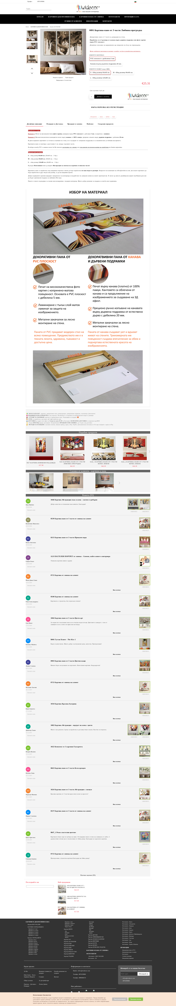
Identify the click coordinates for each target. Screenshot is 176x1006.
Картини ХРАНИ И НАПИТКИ (96, 939)
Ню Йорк (91, 926)
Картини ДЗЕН (67, 947)
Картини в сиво (69, 922)
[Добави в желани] (149, 91)
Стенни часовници (126, 956)
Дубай (90, 933)
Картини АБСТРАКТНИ (55, 26)
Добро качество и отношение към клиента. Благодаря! (68, 504)
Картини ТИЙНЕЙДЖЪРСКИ (95, 937)
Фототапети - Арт (126, 940)
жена (101, 116)
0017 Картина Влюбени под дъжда (41, 463)
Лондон (91, 925)
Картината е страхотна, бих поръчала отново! (66, 601)
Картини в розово (33, 946)
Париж (91, 923)
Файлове (90, 124)
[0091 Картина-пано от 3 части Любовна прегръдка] (63, 74)
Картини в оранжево (34, 944)
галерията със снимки (69, 147)
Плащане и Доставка (54, 124)
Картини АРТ (67, 939)
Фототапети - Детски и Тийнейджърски (132, 934)
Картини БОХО (68, 943)
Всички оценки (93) (88, 875)
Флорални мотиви (69, 936)
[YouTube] (149, 2)
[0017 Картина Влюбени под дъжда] (41, 448)
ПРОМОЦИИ (124, 947)
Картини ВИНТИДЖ (93, 941)
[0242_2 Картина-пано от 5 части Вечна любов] (135, 448)
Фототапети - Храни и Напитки (130, 944)
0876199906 (40, 1)
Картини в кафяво (33, 951)
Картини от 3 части (33, 932)
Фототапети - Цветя (127, 922)
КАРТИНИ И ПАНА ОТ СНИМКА (91, 17)
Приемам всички (135, 999)
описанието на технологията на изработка (94, 147)
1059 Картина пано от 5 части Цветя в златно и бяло (75, 886)
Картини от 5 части (33, 935)
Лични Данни (43, 984)
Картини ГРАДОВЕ (69, 956)
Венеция (91, 928)
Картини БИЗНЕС (92, 945)
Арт (66, 931)
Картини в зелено (33, 954)
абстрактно (93, 116)
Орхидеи (67, 932)
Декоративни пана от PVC (128, 950)
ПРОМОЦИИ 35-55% (131, 17)
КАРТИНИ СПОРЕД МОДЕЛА (36, 927)
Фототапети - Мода (127, 942)
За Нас (26, 971)
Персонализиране (120, 999)
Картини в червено (33, 949)
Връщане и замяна (74, 124)
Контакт (56, 977)
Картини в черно (69, 925)
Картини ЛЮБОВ (68, 949)
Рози (66, 934)
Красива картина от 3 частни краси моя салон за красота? (69, 794)
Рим (90, 929)
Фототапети (125, 954)
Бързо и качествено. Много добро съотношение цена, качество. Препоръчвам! (76, 644)
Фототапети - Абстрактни (128, 924)
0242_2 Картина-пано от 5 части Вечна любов (134, 462)
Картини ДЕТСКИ (92, 935)
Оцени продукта (69, 77)
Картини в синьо (33, 952)
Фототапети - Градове (127, 930)
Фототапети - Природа (128, 926)
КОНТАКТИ (107, 21)
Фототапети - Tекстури (128, 938)
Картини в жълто (33, 941)
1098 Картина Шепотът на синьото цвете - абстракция (76, 897)
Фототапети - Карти (127, 932)
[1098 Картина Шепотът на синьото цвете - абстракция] (62, 900)
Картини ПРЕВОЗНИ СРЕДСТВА (96, 947)
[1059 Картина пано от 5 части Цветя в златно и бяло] (62, 889)
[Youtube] (84, 981)
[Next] (149, 451)
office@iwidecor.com (84, 971)
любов (107, 116)
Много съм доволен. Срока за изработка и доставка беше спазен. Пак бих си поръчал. (79, 729)
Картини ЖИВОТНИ (69, 953)
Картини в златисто (70, 923)
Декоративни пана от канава (129, 952)
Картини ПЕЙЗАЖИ (69, 945)
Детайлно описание (34, 124)
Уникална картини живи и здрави (61, 561)
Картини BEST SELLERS (34, 924)
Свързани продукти (105, 124)
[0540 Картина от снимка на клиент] (62, 910)
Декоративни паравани (128, 958)
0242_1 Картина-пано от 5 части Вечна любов (103, 462)
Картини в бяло (32, 940)
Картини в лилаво (33, 947)
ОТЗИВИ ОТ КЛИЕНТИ (73, 21)
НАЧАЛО (40, 17)
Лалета (66, 937)
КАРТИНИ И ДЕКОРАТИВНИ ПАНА (61, 17)
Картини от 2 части (33, 930)
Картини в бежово (33, 943)
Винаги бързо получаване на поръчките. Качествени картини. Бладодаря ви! (75, 665)
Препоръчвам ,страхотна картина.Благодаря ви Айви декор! (70, 858)
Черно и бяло (68, 926)
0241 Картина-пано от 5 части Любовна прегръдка (72, 462)
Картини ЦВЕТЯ (68, 929)
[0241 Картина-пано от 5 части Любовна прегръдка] (72, 448)
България (91, 922)
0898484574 (82, 977)
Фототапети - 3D (92, 958)
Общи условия (28, 980)
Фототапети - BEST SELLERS (96, 956)
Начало (27, 26)
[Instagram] (146, 2)
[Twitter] (144, 2)
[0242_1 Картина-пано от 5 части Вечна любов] (104, 448)
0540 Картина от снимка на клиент (76, 908)
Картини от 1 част (33, 929)
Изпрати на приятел (58, 77)
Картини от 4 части (33, 933)
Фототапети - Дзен (127, 928)
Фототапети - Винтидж (128, 936)
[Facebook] (141, 2)
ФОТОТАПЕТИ (114, 17)
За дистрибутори (44, 980)
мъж (113, 116)
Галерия (41, 977)
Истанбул (91, 931)
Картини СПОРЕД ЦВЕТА (34, 937)
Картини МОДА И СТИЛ (70, 951)
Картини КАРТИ (92, 943)
